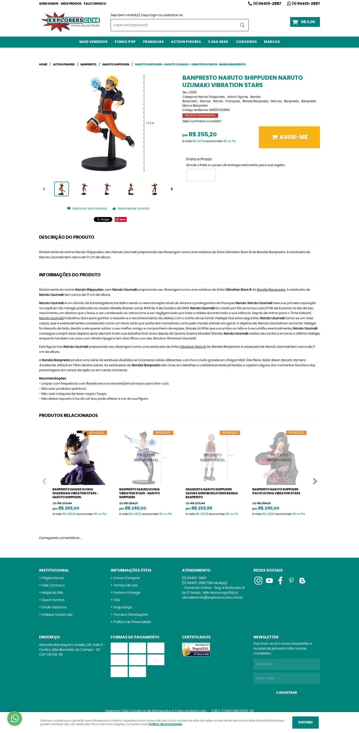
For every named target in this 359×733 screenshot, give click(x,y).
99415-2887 (267, 4)
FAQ (116, 600)
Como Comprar (126, 578)
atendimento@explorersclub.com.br (212, 597)
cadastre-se (173, 15)
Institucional (54, 570)
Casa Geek (218, 42)
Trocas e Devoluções (130, 614)
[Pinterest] (291, 580)
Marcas (272, 42)
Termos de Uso (125, 585)
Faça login (149, 15)
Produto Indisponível (146, 458)
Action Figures (186, 42)
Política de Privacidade (132, 622)
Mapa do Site (52, 592)
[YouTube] (269, 580)
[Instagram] (178, 3)
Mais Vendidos (93, 42)
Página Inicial (52, 578)
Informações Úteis (131, 570)
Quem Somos (48, 3)
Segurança (122, 607)
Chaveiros (246, 42)
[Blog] (302, 580)
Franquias (153, 42)
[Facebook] (280, 580)
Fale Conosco (95, 3)
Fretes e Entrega (126, 592)
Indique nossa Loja (57, 614)
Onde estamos (54, 607)
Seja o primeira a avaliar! (202, 121)
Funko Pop (125, 42)
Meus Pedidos (71, 3)
